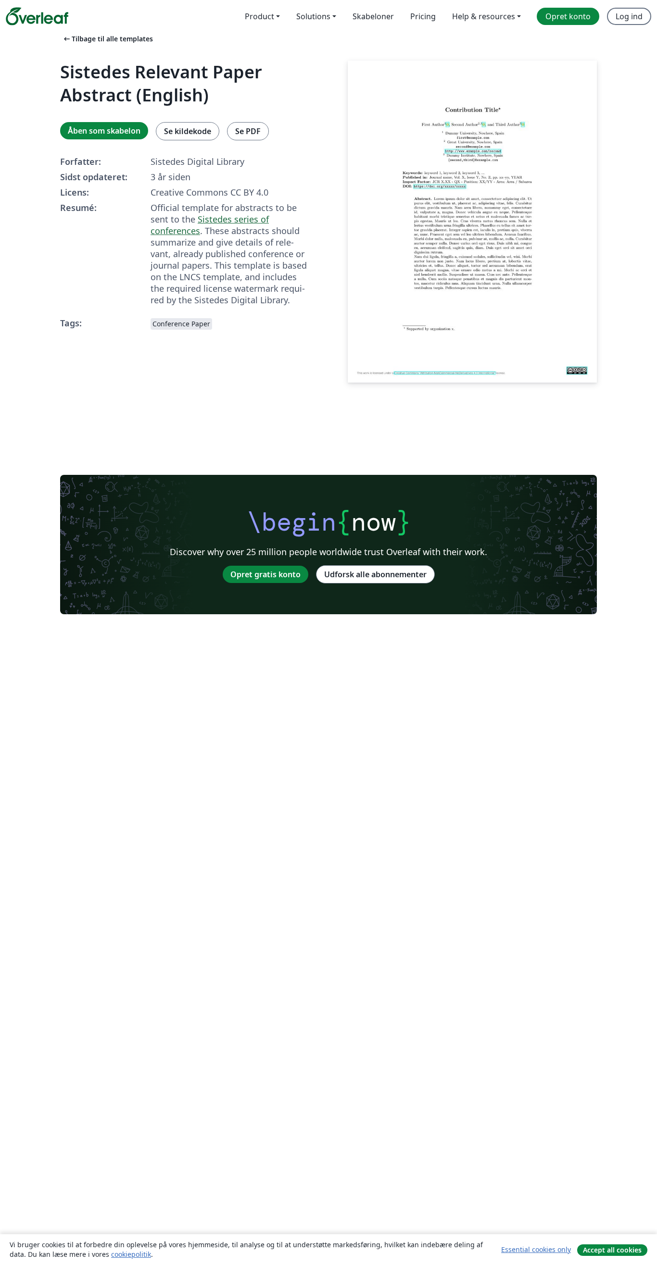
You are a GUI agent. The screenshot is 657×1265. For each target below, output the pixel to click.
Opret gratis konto (265, 574)
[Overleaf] (37, 16)
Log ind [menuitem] (629, 16)
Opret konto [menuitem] (568, 16)
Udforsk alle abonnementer (375, 574)
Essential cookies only (536, 1249)
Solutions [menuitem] (313, 16)
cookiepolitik (131, 1254)
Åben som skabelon (104, 130)
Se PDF (248, 131)
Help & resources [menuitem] (483, 16)
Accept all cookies (612, 1249)
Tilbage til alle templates (107, 38)
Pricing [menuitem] (423, 16)
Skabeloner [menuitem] (373, 16)
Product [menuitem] (259, 16)
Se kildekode (187, 131)
